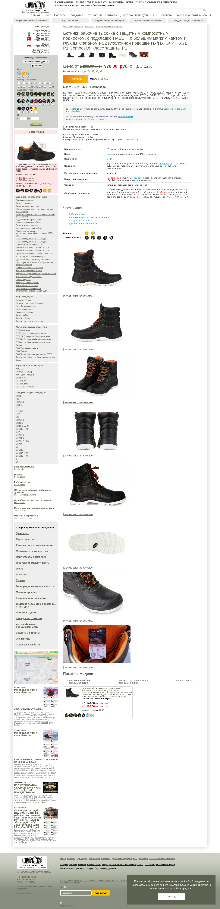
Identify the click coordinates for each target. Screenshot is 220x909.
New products (19, 477)
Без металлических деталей (29, 271)
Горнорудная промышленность (35, 586)
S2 (17, 447)
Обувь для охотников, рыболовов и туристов (122, 865)
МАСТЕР (20, 369)
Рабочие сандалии (24, 309)
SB (17, 417)
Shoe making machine (23, 518)
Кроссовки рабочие (24, 312)
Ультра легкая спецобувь (27, 282)
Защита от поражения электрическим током (36, 274)
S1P (18, 432)
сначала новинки (128, 683)
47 (47, 87)
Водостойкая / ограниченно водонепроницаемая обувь (28, 221)
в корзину (75, 79)
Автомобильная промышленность (27, 625)
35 (21, 83)
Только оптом (125, 116)
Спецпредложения (24, 466)
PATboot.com (22, 384)
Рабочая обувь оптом (70, 883)
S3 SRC (19, 450)
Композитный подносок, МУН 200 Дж (32, 247)
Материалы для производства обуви (34, 508)
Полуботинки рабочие (26, 306)
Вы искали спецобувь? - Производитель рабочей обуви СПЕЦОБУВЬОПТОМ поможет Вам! (102, 880)
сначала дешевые (80, 680)
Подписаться (101, 893)
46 (42, 87)
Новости (71, 859)
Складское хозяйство (29, 618)
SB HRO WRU (22, 426)
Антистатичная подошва (27, 225)
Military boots (19, 503)
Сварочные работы (28, 633)
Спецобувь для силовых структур (32, 500)
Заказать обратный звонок (162, 859)
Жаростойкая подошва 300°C (29, 277)
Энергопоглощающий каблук (29, 228)
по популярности (185, 680)
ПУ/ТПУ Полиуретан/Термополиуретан (33, 339)
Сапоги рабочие (23, 318)
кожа (109, 154)
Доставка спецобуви (122, 859)
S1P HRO (20, 438)
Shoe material (20, 510)
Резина (19, 345)
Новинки (18, 474)
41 (53, 83)
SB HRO (19, 423)
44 (32, 87)
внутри (16, 725)
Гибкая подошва (23, 280)
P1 (17, 408)
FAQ (135, 859)
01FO (18, 396)
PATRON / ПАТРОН (25, 387)
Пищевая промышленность (32, 563)
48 (53, 87)
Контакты (105, 859)
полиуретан (165, 163)
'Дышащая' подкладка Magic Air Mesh (33, 259)
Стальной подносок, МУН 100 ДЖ (31, 241)
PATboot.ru (21, 381)
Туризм (20, 580)
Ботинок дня (36, 131)
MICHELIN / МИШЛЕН (26, 375)
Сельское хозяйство (28, 644)
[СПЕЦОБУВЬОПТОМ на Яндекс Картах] (61, 887)
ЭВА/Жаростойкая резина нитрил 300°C (34, 354)
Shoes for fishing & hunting (25, 495)
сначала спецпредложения (134, 680)
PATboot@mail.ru (41, 50)
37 (32, 83)
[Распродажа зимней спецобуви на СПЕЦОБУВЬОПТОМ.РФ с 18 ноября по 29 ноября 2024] (50, 743)
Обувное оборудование (27, 516)
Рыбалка (21, 574)
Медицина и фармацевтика (32, 551)
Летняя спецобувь (24, 203)
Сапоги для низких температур (30, 321)
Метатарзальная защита (27, 285)
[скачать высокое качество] (78, 296)
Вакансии (143, 859)
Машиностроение (26, 592)
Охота (19, 568)
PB (17, 399)
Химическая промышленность (34, 545)
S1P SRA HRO (22, 441)
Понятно (171, 896)
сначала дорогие (78, 683)
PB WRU (20, 402)
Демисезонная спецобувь (27, 206)
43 (26, 87)
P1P (18, 414)
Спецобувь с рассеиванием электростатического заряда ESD (31, 289)
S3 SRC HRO (22, 456)
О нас (63, 859)
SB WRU (20, 420)
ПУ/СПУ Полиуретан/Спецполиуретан (33, 336)
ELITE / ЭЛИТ (22, 378)
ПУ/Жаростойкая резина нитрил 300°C (33, 342)
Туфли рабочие (23, 315)
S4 (17, 459)
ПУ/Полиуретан (23, 330)
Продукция (78, 27)
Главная (68, 27)
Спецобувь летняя (79, 220)
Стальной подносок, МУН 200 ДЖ (31, 238)
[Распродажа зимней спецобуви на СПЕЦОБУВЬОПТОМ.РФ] (50, 696)
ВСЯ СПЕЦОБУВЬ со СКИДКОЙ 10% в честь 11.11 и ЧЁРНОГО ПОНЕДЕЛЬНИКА (27, 789)
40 (47, 83)
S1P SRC (20, 435)
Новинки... (89, 27)
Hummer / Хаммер (24, 372)
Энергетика (23, 639)
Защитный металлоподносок (29, 244)
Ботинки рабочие (23, 300)
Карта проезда (24, 893)
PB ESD (19, 405)
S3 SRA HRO (22, 453)
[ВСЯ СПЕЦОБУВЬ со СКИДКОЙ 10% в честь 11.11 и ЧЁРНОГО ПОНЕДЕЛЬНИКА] (50, 787)
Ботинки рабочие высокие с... (109, 27)
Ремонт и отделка (26, 612)
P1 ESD (19, 411)
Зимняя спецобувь (24, 200)
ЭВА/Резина (21, 351)
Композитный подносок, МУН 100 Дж (32, 250)
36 (26, 83)
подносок (138, 178)
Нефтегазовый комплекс (31, 557)
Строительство (25, 539)
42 (21, 87)
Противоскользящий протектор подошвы (34, 253)
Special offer (19, 469)
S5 (17, 462)
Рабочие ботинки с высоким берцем (89, 217)
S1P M (19, 444)
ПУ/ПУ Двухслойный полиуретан (31, 333)
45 (37, 87)
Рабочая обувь (22, 482)
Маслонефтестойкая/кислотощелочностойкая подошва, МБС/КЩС (34, 233)
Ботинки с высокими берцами (29, 303)
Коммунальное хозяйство (31, 598)
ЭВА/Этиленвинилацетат (27, 348)
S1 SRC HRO (22, 429)
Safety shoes (19, 485)
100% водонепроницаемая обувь (31, 256)
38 (37, 83)
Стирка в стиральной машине (29, 268)
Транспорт (22, 533)
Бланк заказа (100, 79)
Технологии (94, 859)
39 (42, 83)
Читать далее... (41, 802)
